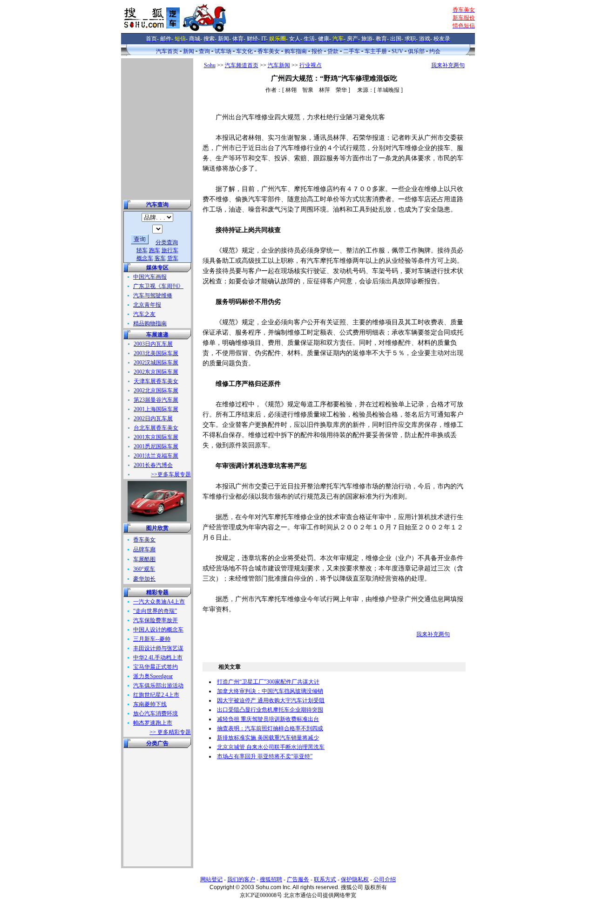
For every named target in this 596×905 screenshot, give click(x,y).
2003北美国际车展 (156, 353)
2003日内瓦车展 (153, 344)
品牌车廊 (144, 549)
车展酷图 (144, 559)
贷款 (333, 51)
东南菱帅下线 (150, 704)
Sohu (210, 65)
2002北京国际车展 (156, 390)
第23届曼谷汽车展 (156, 400)
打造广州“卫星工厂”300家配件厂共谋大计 (268, 682)
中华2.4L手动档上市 (158, 657)
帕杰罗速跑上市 (152, 723)
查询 (204, 51)
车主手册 (376, 51)
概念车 (144, 258)
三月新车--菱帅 (151, 639)
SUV (397, 51)
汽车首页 (167, 51)
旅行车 (170, 250)
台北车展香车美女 (156, 428)
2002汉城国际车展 (156, 362)
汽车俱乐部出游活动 (158, 685)
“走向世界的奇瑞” (155, 611)
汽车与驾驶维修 (152, 295)
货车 (172, 258)
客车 (160, 258)
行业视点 (310, 65)
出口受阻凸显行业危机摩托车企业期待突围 (270, 709)
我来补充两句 (448, 65)
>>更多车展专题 (171, 474)
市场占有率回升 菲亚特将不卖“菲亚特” (264, 756)
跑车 (154, 250)
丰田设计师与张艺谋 (158, 648)
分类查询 (167, 242)
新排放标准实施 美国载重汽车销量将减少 (268, 737)
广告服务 (298, 879)
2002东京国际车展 (156, 372)
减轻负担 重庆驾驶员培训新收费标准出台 (268, 719)
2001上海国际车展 (156, 409)
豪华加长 (144, 579)
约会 (434, 51)
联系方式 (325, 879)
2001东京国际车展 (156, 437)
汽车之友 (144, 314)
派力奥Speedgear (153, 676)
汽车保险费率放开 (155, 620)
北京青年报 (147, 305)
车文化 (244, 51)
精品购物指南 (150, 323)
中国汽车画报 (150, 277)
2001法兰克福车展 (156, 455)
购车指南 (295, 51)
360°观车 (144, 569)
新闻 (188, 51)
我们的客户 (241, 879)
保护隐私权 (355, 879)
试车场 (223, 51)
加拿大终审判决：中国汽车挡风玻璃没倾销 (270, 691)
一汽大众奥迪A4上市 (159, 601)
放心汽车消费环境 (155, 713)
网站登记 (211, 879)
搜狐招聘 (271, 879)
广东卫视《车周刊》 (158, 286)
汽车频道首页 (241, 65)
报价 (317, 51)
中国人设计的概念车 (158, 629)
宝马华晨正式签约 (155, 667)
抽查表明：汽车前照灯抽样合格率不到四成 (270, 728)
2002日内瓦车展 (153, 418)
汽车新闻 (279, 65)
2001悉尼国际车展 (156, 446)
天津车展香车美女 (156, 381)
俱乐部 (416, 51)
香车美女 (268, 51)
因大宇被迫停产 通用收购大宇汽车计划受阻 (271, 700)
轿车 (142, 250)
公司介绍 (384, 879)
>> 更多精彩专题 (170, 732)
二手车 (351, 51)
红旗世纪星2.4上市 (156, 695)
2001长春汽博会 (153, 465)
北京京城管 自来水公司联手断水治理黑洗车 (271, 747)
